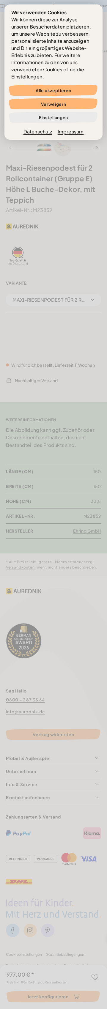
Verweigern (53, 104)
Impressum (71, 131)
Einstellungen (53, 117)
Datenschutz (37, 131)
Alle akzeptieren (53, 90)
